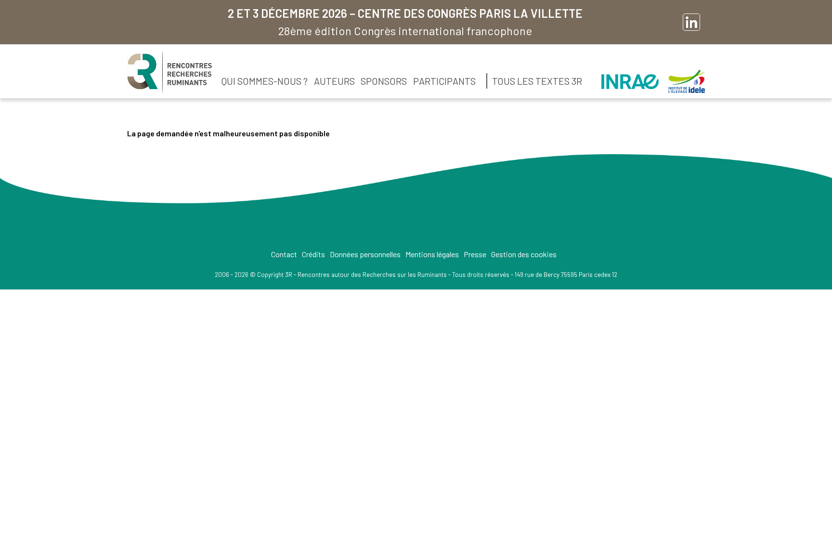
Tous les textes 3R (537, 81)
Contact (284, 254)
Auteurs (334, 81)
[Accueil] (169, 72)
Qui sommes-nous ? (264, 81)
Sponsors (384, 81)
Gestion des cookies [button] (524, 254)
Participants (444, 81)
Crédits (313, 254)
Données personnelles (365, 254)
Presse (475, 254)
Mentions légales (432, 254)
